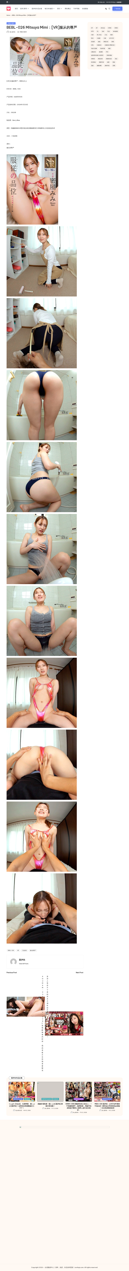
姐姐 (99, 41)
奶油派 (93, 41)
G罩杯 (109, 28)
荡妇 (92, 65)
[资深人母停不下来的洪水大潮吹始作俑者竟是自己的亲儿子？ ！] (26, 1006)
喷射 (111, 34)
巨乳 (92, 45)
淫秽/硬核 (109, 55)
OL (98, 31)
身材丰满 (107, 65)
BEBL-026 (11, 950)
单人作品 (99, 34)
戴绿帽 (101, 52)
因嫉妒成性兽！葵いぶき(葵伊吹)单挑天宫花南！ (50, 1105)
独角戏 (93, 58)
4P (96, 28)
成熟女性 (93, 52)
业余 (103, 31)
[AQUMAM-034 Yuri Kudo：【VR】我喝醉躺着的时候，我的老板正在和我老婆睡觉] (64, 1023)
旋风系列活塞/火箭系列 (97, 55)
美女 (116, 58)
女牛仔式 (111, 38)
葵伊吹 (22, 959)
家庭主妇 (106, 41)
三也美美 (24, 950)
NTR (92, 31)
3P (92, 28)
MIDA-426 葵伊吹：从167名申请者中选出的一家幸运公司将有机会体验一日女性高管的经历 (107, 1106)
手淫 (107, 52)
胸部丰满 (101, 62)
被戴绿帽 (99, 65)
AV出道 (103, 28)
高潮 (114, 65)
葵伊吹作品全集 (18, 1099)
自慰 (108, 62)
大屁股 (98, 38)
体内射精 (115, 31)
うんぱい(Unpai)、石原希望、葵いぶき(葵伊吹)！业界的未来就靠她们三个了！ (22, 1106)
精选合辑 (100, 58)
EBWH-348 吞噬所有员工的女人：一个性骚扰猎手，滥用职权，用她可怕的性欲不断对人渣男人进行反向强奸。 (79, 1107)
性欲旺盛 (102, 48)
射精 (113, 41)
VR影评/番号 (11, 23)
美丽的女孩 (109, 58)
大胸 (105, 38)
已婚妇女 (99, 45)
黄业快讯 (27, 1099)
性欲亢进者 (94, 48)
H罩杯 (116, 28)
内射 (92, 34)
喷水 (92, 38)
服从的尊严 (33, 950)
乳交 (109, 31)
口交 (106, 34)
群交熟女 (93, 62)
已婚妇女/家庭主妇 (110, 45)
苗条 (114, 62)
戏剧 (109, 48)
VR (18, 950)
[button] (117, 9)
